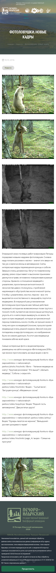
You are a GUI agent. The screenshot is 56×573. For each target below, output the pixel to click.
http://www (8, 359)
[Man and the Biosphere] (48, 11)
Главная (10, 44)
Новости (19, 44)
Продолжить (28, 569)
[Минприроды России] (41, 11)
